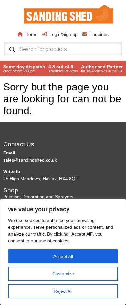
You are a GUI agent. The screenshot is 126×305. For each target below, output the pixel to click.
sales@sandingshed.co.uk (30, 159)
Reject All (63, 291)
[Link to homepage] (69, 15)
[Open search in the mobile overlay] (63, 49)
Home (31, 34)
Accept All (63, 256)
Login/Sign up (63, 34)
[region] (63, 252)
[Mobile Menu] (13, 14)
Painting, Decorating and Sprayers (38, 196)
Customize (63, 273)
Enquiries (99, 34)
